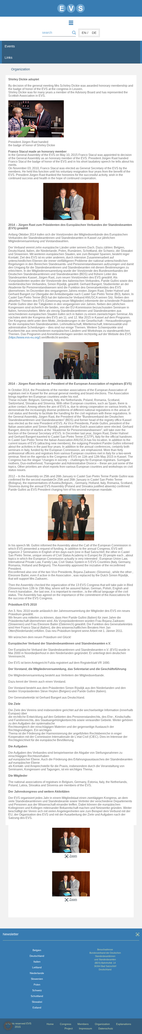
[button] (8, 1026)
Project (69, 1028)
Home (50, 1024)
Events (10, 46)
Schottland (37, 996)
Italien (36, 961)
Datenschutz (105, 1028)
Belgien (37, 950)
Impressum (85, 1028)
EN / (85, 33)
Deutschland (37, 955)
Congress (65, 1024)
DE (94, 33)
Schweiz (37, 990)
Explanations (123, 1024)
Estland (37, 1007)
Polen (37, 984)
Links (8, 57)
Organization (102, 1024)
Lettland (37, 967)
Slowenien (37, 978)
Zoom (73, 856)
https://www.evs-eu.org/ (24, 337)
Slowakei (37, 1001)
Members (83, 1024)
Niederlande (37, 973)
